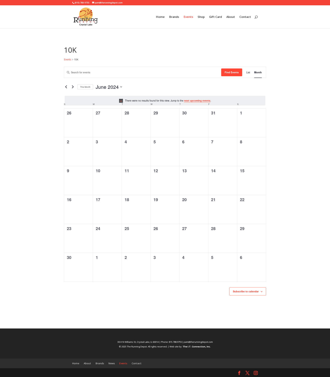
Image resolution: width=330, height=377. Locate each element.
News (111, 363)
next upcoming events (197, 100)
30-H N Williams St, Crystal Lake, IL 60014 (138, 341)
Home (160, 17)
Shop (201, 17)
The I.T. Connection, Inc (196, 346)
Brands (174, 17)
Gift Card (215, 17)
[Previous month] (66, 87)
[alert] (165, 100)
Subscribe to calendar (246, 291)
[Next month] (73, 87)
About (230, 17)
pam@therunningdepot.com (198, 341)
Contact (245, 17)
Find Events (232, 72)
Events (188, 17)
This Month (85, 86)
